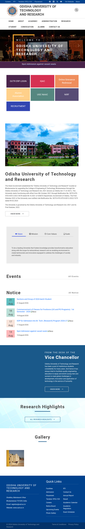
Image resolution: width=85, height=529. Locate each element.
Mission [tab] (34, 234)
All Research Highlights (41, 419)
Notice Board (51, 506)
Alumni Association (18, 94)
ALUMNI (41, 27)
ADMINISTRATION (49, 21)
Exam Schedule (69, 512)
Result (65, 499)
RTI (14, 2)
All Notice (74, 293)
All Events (73, 276)
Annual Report (68, 496)
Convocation (27, 27)
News (78, 2)
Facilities (49, 489)
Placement (38, 2)
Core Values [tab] (51, 234)
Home (11, 21)
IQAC (42, 81)
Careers (8, 2)
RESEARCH (65, 21)
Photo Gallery (51, 513)
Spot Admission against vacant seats (32, 331)
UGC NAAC (42, 94)
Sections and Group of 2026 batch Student (34, 299)
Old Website (69, 2)
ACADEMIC (32, 21)
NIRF (66, 94)
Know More (16, 214)
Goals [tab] (67, 234)
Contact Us (67, 492)
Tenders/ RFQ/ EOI (25, 2)
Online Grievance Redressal (67, 81)
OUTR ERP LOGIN (18, 81)
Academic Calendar (70, 503)
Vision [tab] (19, 234)
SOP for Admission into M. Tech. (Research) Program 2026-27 (42, 321)
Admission (50, 492)
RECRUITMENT (18, 106)
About (21, 21)
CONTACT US (54, 27)
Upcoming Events (52, 510)
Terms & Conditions (59, 524)
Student (13, 27)
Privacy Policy (73, 524)
